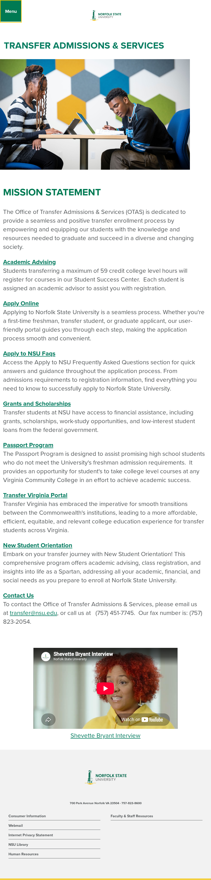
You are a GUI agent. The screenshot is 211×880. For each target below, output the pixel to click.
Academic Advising (29, 262)
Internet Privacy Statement (30, 835)
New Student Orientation (37, 545)
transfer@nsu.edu (33, 613)
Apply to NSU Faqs (29, 353)
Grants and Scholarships (37, 403)
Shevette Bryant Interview (105, 735)
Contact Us (18, 595)
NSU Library (18, 844)
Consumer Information (27, 816)
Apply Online (21, 303)
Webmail (15, 825)
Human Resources (23, 854)
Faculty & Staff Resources (132, 816)
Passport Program (28, 445)
